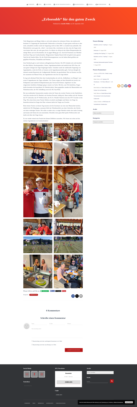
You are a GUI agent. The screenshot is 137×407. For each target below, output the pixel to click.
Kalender (48, 4)
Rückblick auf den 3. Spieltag (100, 44)
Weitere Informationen (118, 402)
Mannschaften (79, 4)
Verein (90, 4)
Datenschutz (49, 403)
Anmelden (59, 394)
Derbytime (96, 50)
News (40, 4)
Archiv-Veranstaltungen (62, 4)
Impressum (41, 403)
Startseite (31, 4)
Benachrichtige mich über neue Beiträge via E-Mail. (44, 344)
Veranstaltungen (60, 403)
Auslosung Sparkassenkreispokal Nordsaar (103, 62)
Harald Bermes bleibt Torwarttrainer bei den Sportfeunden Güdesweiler (102, 96)
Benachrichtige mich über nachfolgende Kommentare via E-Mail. (47, 341)
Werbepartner (102, 4)
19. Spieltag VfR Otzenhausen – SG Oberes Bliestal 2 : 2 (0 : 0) (103, 82)
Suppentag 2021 (33, 294)
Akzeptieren (129, 402)
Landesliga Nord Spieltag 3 (100, 53)
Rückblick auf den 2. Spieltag (100, 56)
